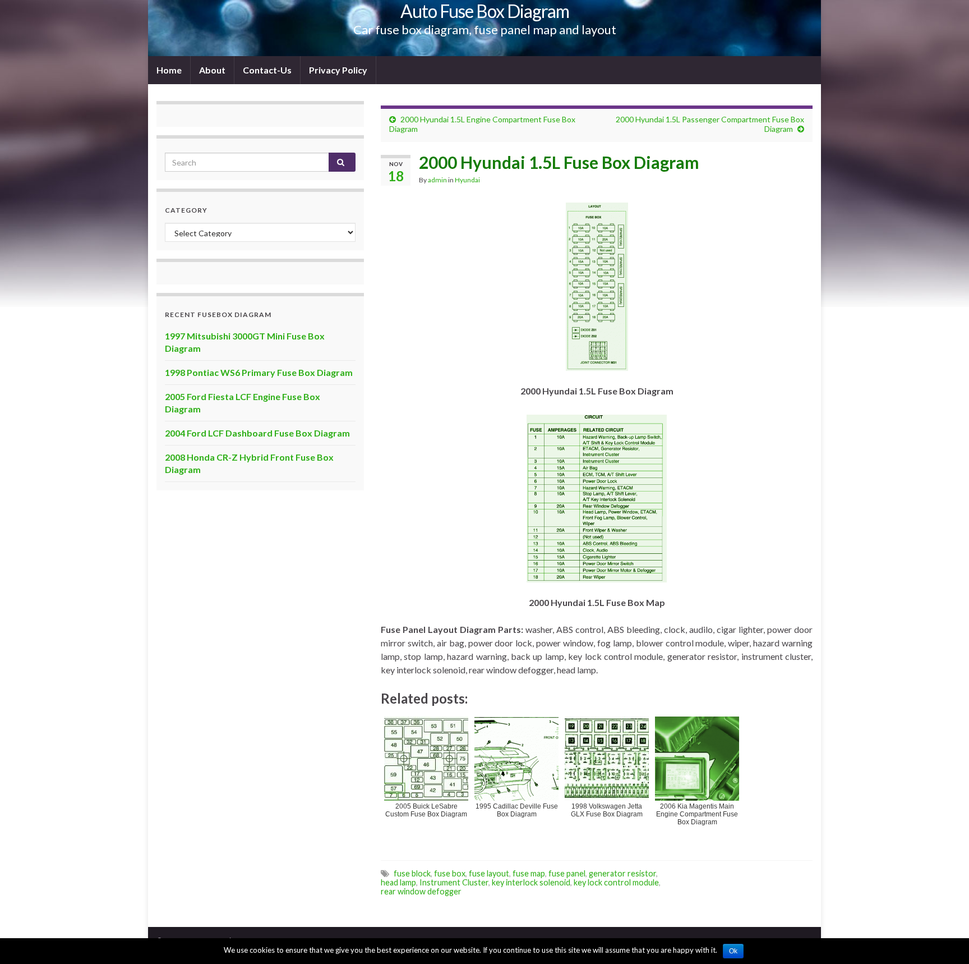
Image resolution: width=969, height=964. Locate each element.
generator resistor (622, 873)
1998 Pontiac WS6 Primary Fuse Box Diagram (259, 372)
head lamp (398, 882)
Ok (733, 951)
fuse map (529, 873)
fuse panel (566, 873)
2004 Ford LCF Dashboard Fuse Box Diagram (257, 433)
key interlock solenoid (531, 882)
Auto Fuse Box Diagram (484, 11)
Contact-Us (267, 70)
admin (437, 180)
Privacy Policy (338, 70)
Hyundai (467, 180)
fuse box (449, 873)
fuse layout (489, 873)
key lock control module (616, 882)
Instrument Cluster (453, 882)
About (212, 70)
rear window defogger (421, 891)
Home (169, 70)
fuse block (412, 873)
